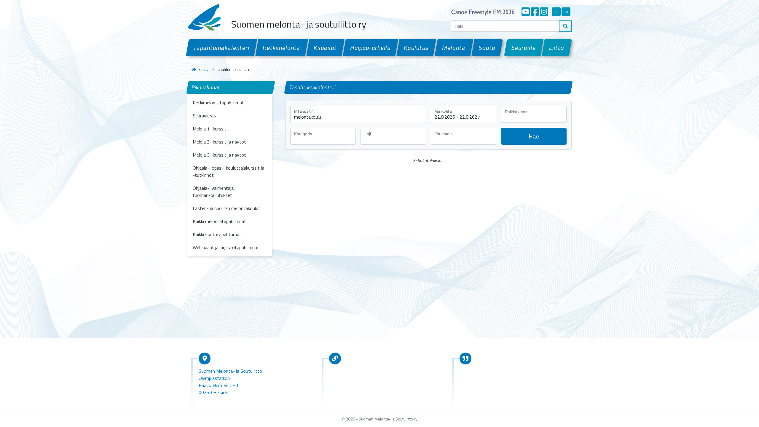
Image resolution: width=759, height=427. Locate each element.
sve (557, 12)
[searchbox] (535, 111)
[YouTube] (526, 11)
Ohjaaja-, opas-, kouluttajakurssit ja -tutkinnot (228, 171)
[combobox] (534, 114)
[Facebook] (535, 11)
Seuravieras (204, 115)
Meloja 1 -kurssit (210, 128)
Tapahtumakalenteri (221, 47)
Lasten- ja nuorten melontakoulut (226, 208)
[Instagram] (544, 11)
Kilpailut (325, 47)
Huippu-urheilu (370, 47)
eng (566, 12)
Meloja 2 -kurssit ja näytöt (219, 141)
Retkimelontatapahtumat (218, 102)
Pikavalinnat (206, 87)
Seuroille (524, 47)
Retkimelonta (281, 47)
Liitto (556, 47)
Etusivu (204, 69)
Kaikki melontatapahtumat (219, 221)
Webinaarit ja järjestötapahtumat (226, 247)
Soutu (487, 47)
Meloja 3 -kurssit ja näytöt (219, 154)
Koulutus (416, 47)
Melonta (453, 47)
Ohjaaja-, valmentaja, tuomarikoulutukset (214, 191)
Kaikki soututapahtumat (217, 234)
